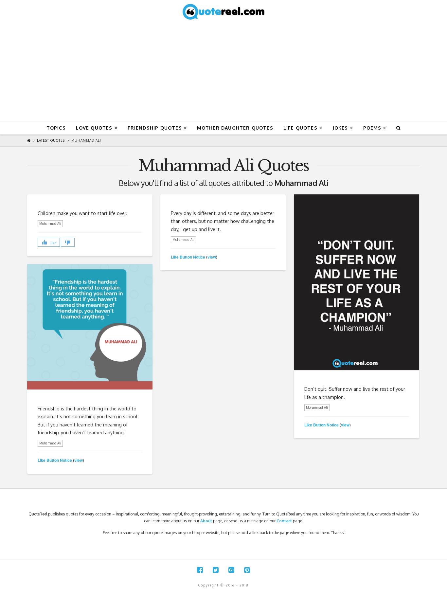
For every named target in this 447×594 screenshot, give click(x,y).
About (206, 520)
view (211, 257)
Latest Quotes (51, 140)
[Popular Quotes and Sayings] (223, 11)
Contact (284, 520)
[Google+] (231, 570)
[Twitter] (216, 570)
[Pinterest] (247, 570)
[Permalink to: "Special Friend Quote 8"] (89, 326)
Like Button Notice (188, 257)
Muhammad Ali (86, 140)
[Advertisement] (223, 72)
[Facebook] (200, 570)
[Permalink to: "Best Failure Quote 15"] (356, 282)
